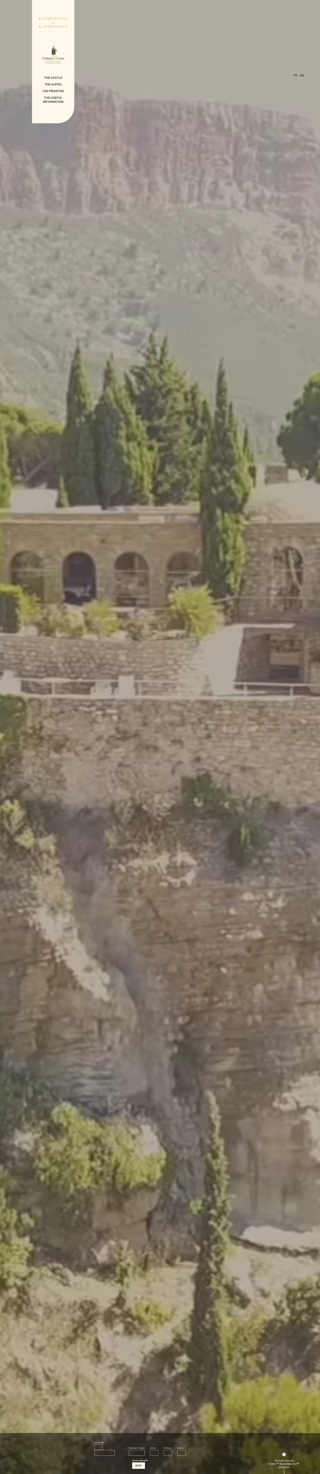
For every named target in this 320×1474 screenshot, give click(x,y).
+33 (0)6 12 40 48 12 (54, 26)
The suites (53, 84)
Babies (180, 1448)
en (302, 75)
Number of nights (137, 1448)
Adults (153, 1448)
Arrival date (99, 1442)
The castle (53, 78)
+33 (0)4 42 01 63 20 (54, 18)
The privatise (53, 91)
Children (167, 1448)
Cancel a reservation (140, 1460)
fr (295, 75)
